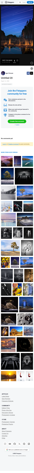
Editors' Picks (6, 408)
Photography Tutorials (8, 422)
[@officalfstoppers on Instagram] (5, 444)
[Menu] (2, 2)
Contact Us (5, 433)
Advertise (4, 436)
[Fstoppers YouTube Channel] (10, 444)
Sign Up (30, 2)
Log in (17, 124)
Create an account (13, 144)
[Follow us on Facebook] (15, 444)
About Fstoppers (6, 431)
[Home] (9, 2)
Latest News (5, 396)
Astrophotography (7, 84)
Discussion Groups (7, 413)
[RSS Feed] (29, 444)
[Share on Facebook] (28, 73)
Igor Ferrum (9, 73)
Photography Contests (8, 415)
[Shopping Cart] (20, 2)
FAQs (3, 438)
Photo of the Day (7, 410)
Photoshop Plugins (7, 424)
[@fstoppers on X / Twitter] (19, 444)
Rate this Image (7, 60)
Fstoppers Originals (7, 401)
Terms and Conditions (20, 455)
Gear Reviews (6, 399)
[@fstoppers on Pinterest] (24, 444)
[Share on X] (31, 73)
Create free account (17, 121)
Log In (24, 2)
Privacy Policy (11, 455)
